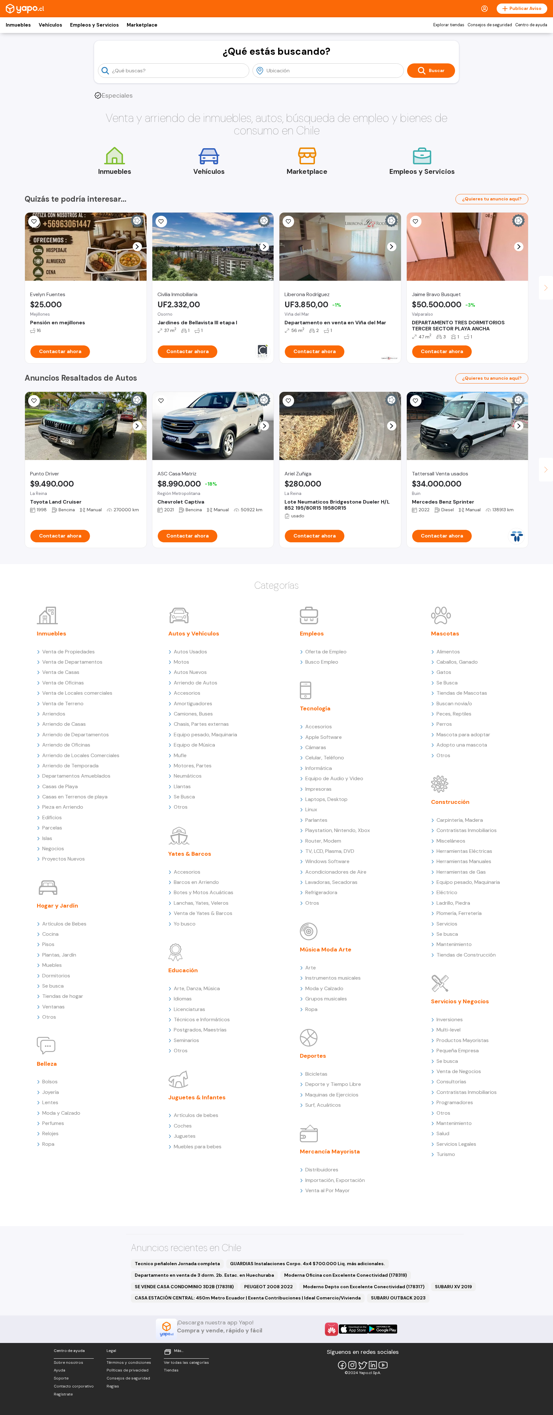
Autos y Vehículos (193, 633)
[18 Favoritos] (161, 221)
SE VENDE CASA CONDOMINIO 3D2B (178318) (184, 1287)
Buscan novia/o (454, 703)
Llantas (182, 786)
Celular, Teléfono (324, 757)
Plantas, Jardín (59, 954)
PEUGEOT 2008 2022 (268, 1287)
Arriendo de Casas (64, 724)
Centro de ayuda (531, 25)
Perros (444, 724)
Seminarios (186, 1040)
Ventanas (53, 1006)
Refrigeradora (321, 892)
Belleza (47, 1064)
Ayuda (59, 1370)
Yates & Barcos (189, 854)
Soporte (61, 1378)
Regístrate (63, 1394)
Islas (47, 838)
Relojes (50, 1133)
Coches (183, 1125)
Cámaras (315, 747)
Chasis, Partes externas (201, 724)
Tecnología (315, 708)
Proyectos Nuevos (63, 858)
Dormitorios (56, 975)
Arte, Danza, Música (197, 988)
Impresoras (318, 789)
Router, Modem (323, 840)
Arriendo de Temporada (70, 765)
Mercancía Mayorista (330, 1151)
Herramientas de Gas (461, 872)
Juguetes (185, 1136)
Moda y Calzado (61, 1113)
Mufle (180, 755)
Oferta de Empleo (326, 651)
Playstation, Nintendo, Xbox (337, 830)
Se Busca (184, 796)
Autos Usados (190, 651)
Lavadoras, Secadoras (331, 882)
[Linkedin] (373, 1365)
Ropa (48, 1144)
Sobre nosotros (68, 1362)
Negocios (53, 848)
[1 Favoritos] (34, 401)
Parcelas (52, 827)
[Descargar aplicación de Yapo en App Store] (353, 1329)
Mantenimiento (454, 944)
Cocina (50, 934)
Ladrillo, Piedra (453, 903)
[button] (137, 246)
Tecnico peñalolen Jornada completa (177, 1263)
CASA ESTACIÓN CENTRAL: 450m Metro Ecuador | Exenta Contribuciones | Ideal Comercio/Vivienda (248, 1298)
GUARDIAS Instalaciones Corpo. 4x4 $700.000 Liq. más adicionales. (307, 1263)
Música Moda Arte (325, 949)
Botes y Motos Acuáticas (203, 892)
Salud (443, 1133)
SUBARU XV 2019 (453, 1287)
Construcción (450, 802)
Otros (49, 1017)
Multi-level (449, 1029)
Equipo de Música (194, 744)
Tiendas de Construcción (466, 954)
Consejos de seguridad (490, 25)
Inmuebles (18, 25)
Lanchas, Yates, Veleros (201, 903)
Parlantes (316, 820)
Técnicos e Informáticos (202, 1019)
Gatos (444, 672)
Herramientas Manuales (464, 861)
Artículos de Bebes (64, 923)
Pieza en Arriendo (62, 807)
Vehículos (50, 25)
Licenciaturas (189, 1009)
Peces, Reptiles (454, 713)
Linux (311, 809)
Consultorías (451, 1081)
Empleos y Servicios (94, 25)
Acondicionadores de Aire (335, 872)
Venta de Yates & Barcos (203, 913)
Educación (183, 970)
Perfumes (53, 1123)
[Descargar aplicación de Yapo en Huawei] (331, 1329)
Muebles (52, 965)
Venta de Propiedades (68, 651)
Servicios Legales (456, 1144)
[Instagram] (352, 1365)
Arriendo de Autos (195, 682)
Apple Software (323, 737)
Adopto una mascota (462, 744)
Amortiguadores (193, 703)
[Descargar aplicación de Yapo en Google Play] (382, 1329)
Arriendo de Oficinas (66, 744)
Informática (318, 768)
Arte (310, 967)
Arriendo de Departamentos (75, 734)
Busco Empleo (321, 662)
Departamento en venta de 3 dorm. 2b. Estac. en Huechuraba (204, 1275)
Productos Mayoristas (463, 1040)
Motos (181, 662)
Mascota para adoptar (463, 734)
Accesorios (187, 693)
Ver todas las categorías (186, 1362)
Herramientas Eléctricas (464, 851)
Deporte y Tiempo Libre (333, 1084)
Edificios (52, 817)
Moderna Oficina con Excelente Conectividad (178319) (345, 1275)
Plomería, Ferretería (459, 913)
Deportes (313, 1056)
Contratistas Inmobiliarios (467, 830)
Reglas (113, 1386)
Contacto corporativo (74, 1386)
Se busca (53, 985)
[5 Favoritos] (415, 401)
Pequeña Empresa (458, 1050)
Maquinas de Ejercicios (331, 1094)
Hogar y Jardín (57, 906)
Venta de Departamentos (72, 662)
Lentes (50, 1102)
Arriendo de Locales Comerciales (80, 755)
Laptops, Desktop (326, 799)
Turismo (446, 1154)
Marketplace (142, 25)
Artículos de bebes (196, 1115)
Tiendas (171, 1370)
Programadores (455, 1102)
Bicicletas (316, 1074)
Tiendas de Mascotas (462, 693)
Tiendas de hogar (62, 996)
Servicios (447, 923)
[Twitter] (362, 1365)
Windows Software (327, 861)
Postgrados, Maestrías (200, 1029)
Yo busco (185, 923)
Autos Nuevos (190, 672)
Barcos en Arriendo (196, 882)
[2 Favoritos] (161, 401)
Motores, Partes (193, 765)
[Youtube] (383, 1365)
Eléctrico (447, 892)
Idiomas (183, 998)
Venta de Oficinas (63, 682)
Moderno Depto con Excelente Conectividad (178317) (364, 1287)
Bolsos (50, 1081)
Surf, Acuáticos (323, 1105)
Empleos (312, 633)
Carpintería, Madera (460, 820)
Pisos (48, 944)
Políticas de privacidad (127, 1370)
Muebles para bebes (197, 1146)
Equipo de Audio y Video (334, 778)
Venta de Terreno (63, 703)
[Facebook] (342, 1365)
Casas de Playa (60, 786)
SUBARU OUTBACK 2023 (398, 1298)
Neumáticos (188, 775)
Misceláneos (451, 840)
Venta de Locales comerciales (77, 693)
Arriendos (53, 713)
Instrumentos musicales (333, 977)
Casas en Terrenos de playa (75, 796)
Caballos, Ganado (457, 662)
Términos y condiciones (129, 1362)
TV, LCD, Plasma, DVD (329, 851)
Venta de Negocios (459, 1071)
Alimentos (448, 651)
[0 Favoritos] (34, 221)
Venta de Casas (60, 672)
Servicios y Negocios (460, 1001)
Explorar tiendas (448, 25)
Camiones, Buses (193, 713)
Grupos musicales (326, 998)
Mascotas (445, 633)
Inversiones (450, 1019)
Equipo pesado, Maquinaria (205, 734)
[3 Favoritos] (288, 221)
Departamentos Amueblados (76, 775)
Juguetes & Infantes (197, 1097)
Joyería (50, 1092)
